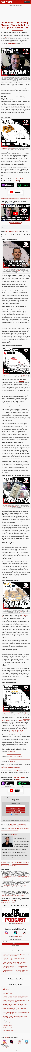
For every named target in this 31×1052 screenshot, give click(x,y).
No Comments (20, 30)
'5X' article (20, 611)
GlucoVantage (9, 865)
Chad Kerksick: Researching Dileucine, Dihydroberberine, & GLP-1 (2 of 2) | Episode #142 (15, 25)
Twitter (26, 1041)
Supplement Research (5, 864)
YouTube (24, 932)
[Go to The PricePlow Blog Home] (6, 1)
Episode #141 (18, 270)
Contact (24, 1039)
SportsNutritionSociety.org (15, 756)
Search (28, 1039)
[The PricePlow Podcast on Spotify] (23, 186)
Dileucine (26, 864)
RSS (17, 181)
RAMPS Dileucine (24, 375)
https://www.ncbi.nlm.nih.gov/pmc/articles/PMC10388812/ (14, 876)
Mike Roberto (14, 30)
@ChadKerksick (11, 751)
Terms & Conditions (18, 1039)
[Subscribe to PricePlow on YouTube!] (15, 223)
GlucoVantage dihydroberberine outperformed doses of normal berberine (17, 713)
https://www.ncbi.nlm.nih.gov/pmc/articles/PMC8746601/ (13, 895)
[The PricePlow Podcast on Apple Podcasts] (7, 186)
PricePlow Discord (17, 936)
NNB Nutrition (14, 865)
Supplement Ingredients (18, 862)
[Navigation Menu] (25, 2)
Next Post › (12, 902)
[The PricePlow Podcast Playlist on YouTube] (15, 193)
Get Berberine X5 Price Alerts (15, 808)
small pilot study (22, 720)
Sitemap (4, 1039)
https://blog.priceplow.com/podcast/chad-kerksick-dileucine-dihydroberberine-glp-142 (15, 198)
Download (17, 231)
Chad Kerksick (15, 864)
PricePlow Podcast (19, 179)
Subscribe (15, 943)
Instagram (6, 932)
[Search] (28, 2)
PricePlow (6, 1037)
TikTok (15, 932)
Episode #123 (15, 506)
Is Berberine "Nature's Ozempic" (8, 148)
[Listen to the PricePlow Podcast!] (15, 921)
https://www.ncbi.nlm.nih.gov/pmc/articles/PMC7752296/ (13, 890)
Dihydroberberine (21, 864)
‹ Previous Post (5, 902)
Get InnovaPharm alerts (15, 810)
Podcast (11, 862)
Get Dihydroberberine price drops (15, 812)
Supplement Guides (7, 1025)
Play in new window (9, 231)
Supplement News (26, 862)
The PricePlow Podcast (8, 1030)
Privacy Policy (9, 1039)
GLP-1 (5, 865)
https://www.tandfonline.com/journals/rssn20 (19, 759)
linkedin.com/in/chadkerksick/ (14, 754)
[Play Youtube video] (15, 213)
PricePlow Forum (9, 901)
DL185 (2, 865)
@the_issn (12, 761)
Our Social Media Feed (8, 1027)
